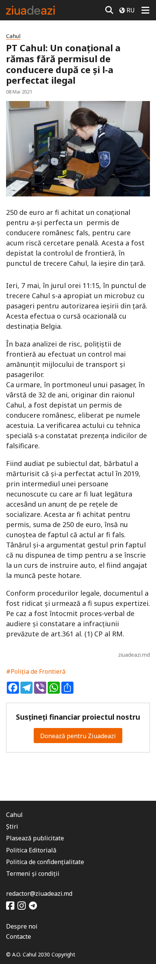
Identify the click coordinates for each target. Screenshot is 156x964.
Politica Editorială (31, 850)
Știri (12, 826)
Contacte (18, 936)
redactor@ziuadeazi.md (39, 893)
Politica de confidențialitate (45, 862)
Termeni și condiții (32, 873)
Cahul (13, 36)
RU (130, 10)
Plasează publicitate (35, 838)
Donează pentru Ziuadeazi (78, 736)
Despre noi (21, 926)
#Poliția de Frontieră (36, 671)
